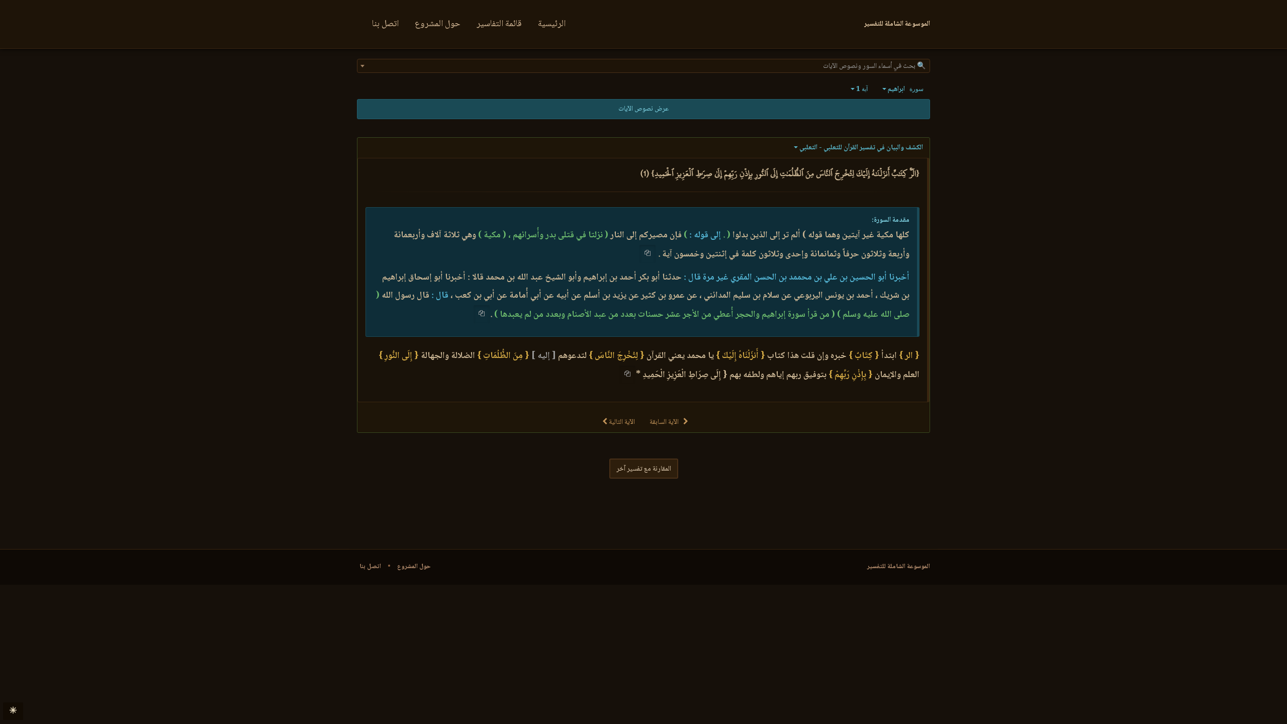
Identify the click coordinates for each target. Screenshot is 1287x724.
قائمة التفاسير (499, 24)
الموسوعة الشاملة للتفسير (898, 566)
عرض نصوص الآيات (643, 109)
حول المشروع (438, 24)
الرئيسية (552, 24)
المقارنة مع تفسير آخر (643, 469)
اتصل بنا (385, 24)
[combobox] (643, 66)
